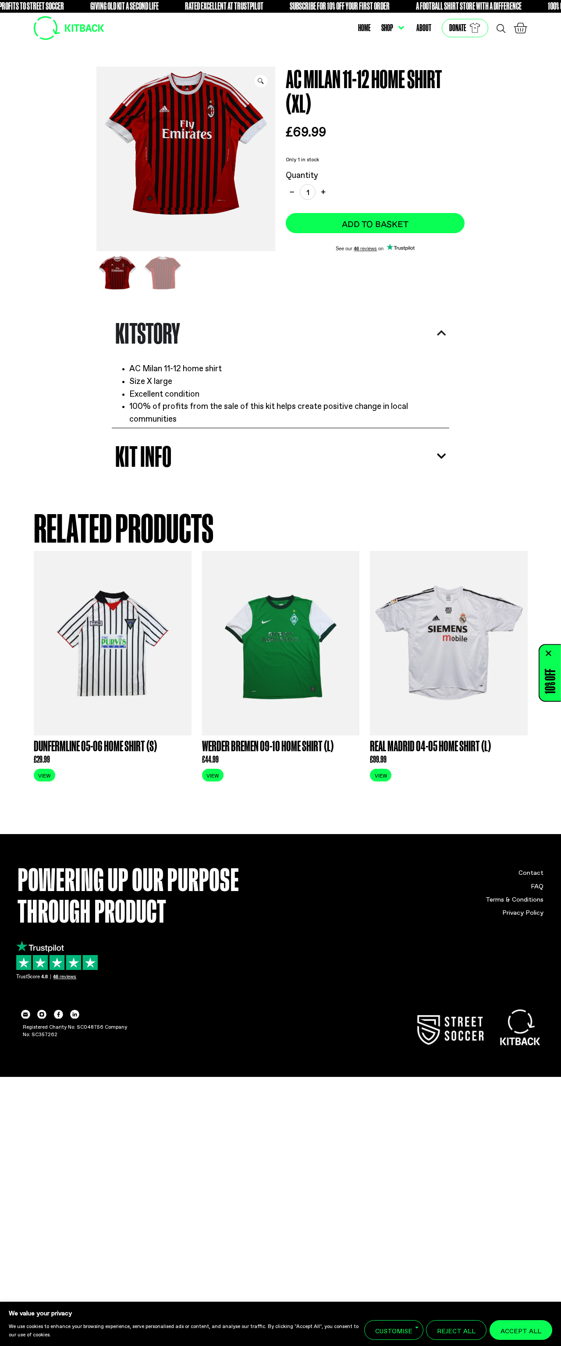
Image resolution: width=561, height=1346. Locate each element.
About (423, 27)
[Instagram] (42, 1014)
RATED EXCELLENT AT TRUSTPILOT (201, 6)
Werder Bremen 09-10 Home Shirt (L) (268, 746)
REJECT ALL (456, 1330)
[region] (280, 1324)
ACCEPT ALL (521, 1330)
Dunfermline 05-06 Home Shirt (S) (95, 746)
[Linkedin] (75, 1014)
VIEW (44, 775)
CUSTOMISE (393, 1330)
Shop (387, 27)
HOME (364, 27)
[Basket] (520, 28)
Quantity (302, 174)
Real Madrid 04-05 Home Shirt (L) (430, 746)
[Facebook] (58, 1014)
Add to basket (375, 223)
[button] (261, 81)
